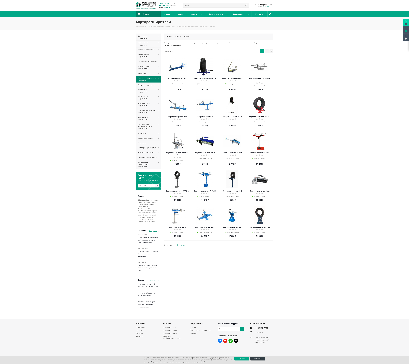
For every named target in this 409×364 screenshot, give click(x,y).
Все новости (154, 231)
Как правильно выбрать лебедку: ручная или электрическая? (147, 304)
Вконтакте (220, 341)
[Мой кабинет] (270, 14)
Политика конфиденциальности (172, 337)
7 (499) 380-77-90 (164, 3)
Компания (140, 323)
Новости (139, 330)
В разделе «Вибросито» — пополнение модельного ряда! (147, 267)
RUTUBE (236, 341)
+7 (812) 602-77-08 (264, 5)
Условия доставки (170, 330)
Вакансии (139, 333)
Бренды (193, 333)
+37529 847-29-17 (164, 5)
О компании (140, 327)
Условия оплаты (169, 327)
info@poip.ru (168, 7)
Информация (196, 323)
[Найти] (246, 5)
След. (182, 245)
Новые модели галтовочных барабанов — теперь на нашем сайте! (148, 253)
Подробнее (257, 358)
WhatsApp (230, 341)
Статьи (193, 327)
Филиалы (139, 336)
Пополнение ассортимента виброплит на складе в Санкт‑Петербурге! (148, 239)
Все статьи (154, 280)
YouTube (225, 341)
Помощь (167, 323)
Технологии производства (200, 330)
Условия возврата (170, 333)
